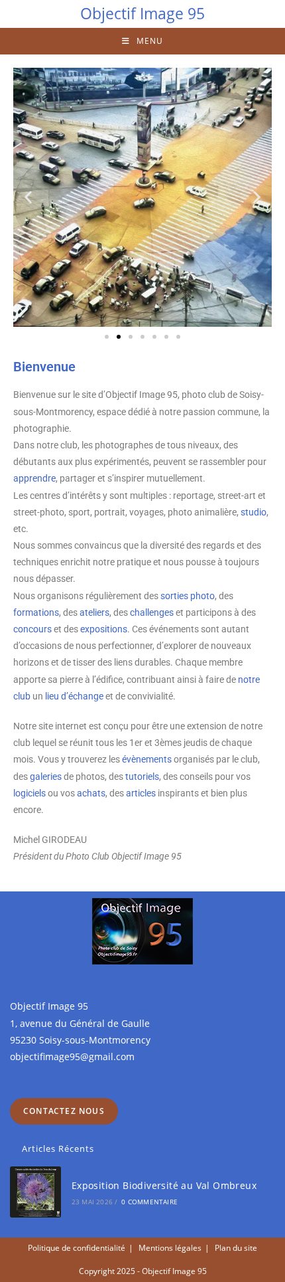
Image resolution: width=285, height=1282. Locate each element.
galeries (46, 776)
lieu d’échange (74, 696)
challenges (152, 612)
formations (36, 612)
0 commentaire (149, 1201)
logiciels (29, 793)
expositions (103, 629)
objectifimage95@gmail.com (72, 1056)
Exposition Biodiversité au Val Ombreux (164, 1185)
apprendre (34, 478)
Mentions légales (170, 1247)
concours (32, 629)
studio (253, 512)
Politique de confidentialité (76, 1247)
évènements (147, 759)
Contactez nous (64, 1111)
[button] (28, 197)
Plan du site (236, 1247)
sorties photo (187, 596)
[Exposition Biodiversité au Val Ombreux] (35, 1192)
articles (141, 793)
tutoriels (142, 776)
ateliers (94, 612)
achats (91, 793)
